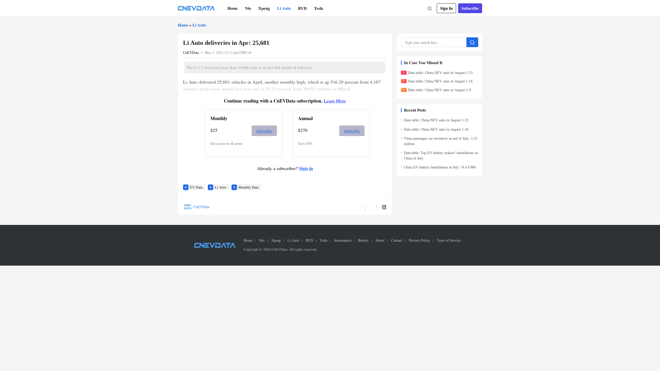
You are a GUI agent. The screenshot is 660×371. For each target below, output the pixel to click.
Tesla (318, 8)
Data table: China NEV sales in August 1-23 (440, 72)
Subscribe (470, 8)
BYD (302, 8)
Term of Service (449, 240)
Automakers (342, 240)
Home (232, 8)
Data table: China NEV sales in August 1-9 (439, 89)
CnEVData (191, 52)
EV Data (196, 187)
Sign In (446, 8)
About (379, 240)
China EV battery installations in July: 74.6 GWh (440, 167)
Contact (396, 240)
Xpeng (264, 8)
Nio (248, 8)
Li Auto (284, 8)
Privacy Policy (419, 240)
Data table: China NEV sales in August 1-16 (440, 81)
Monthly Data (248, 187)
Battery (363, 240)
